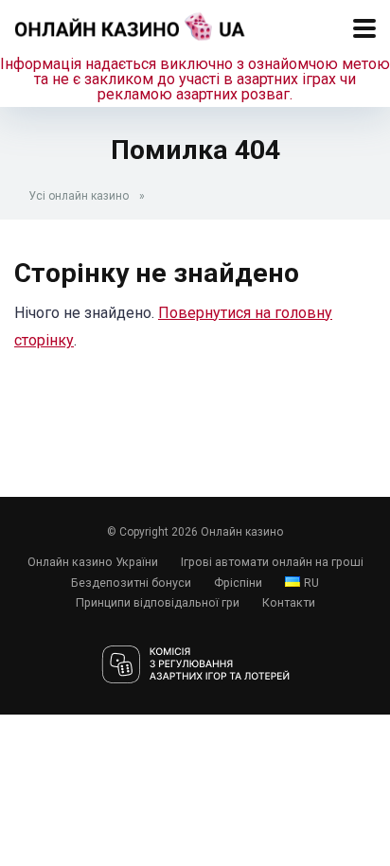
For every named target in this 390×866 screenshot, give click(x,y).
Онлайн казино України (92, 562)
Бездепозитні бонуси (131, 582)
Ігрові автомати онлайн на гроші (272, 562)
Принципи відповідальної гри (157, 602)
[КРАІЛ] (195, 665)
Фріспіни (238, 582)
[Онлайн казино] (130, 24)
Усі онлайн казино (78, 196)
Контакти (288, 602)
